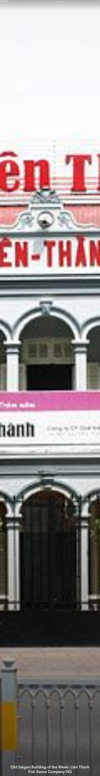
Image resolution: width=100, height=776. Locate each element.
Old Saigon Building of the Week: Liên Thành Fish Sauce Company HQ (50, 769)
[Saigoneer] (5, 1)
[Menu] (98, 1)
